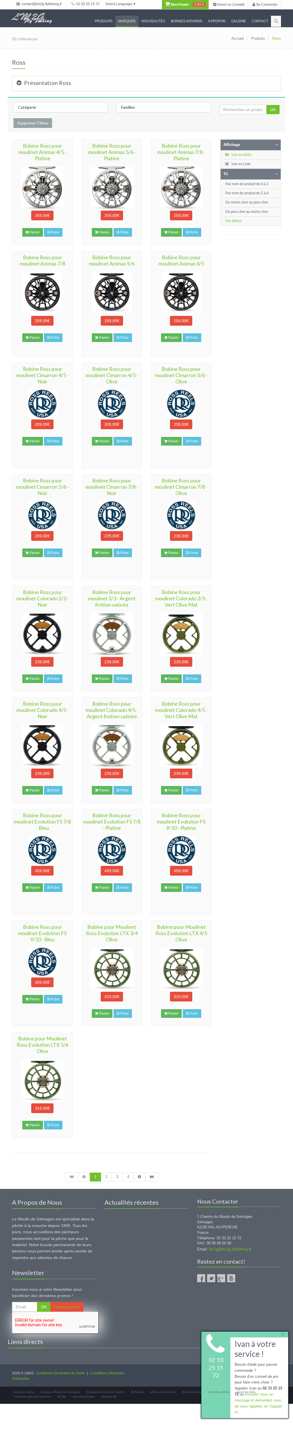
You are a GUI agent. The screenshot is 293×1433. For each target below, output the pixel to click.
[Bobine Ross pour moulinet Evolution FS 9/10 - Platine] (181, 850)
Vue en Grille (241, 155)
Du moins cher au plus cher (246, 202)
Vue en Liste (240, 164)
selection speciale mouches (33, 1396)
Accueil (237, 38)
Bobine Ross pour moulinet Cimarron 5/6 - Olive (181, 375)
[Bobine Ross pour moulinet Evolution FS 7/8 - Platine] (112, 850)
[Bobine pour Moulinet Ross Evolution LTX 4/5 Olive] (181, 968)
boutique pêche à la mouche (106, 1392)
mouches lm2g (246, 1392)
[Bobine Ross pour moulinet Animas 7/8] (42, 293)
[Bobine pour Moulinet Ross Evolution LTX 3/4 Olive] (112, 968)
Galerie (238, 21)
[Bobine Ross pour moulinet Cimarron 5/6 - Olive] (181, 403)
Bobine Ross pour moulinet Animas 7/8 (42, 260)
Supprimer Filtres (32, 123)
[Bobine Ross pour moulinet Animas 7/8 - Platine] (181, 187)
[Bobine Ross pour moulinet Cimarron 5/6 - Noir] (42, 515)
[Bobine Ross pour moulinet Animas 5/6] (112, 293)
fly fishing (137, 1392)
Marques (127, 21)
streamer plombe (84, 1396)
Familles (128, 107)
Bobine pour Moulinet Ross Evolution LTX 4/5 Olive (181, 933)
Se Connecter (266, 5)
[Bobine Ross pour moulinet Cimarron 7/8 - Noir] (112, 515)
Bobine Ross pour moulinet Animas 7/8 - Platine (181, 151)
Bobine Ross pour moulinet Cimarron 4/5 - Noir (42, 375)
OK (273, 109)
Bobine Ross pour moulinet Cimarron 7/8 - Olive (181, 486)
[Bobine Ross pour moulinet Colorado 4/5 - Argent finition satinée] (112, 745)
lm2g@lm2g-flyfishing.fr (230, 1249)
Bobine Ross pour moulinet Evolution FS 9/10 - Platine (181, 821)
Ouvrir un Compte (230, 5)
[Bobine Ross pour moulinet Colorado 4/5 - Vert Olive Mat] (181, 745)
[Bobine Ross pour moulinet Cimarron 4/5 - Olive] (112, 403)
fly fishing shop (192, 1392)
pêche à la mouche (163, 1392)
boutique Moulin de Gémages (60, 1392)
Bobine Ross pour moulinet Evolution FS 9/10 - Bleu (42, 933)
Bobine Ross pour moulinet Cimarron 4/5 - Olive (112, 375)
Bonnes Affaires (186, 21)
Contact (260, 21)
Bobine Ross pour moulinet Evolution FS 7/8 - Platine (111, 821)
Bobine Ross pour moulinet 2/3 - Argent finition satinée (112, 598)
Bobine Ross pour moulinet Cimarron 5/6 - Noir (42, 486)
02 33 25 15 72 (87, 4)
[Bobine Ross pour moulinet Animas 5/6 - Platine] (112, 187)
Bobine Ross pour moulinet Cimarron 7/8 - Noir (112, 486)
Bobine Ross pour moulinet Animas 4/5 (181, 260)
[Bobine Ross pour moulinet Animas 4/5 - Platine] (42, 187)
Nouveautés (153, 21)
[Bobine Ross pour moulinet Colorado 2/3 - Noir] (42, 634)
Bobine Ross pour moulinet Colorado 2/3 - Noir (42, 598)
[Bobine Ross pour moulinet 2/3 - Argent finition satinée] (112, 634)
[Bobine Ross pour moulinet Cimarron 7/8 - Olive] (181, 515)
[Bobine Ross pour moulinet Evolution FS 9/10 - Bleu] (42, 961)
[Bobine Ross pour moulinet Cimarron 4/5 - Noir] (42, 403)
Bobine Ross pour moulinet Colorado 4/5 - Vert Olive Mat (181, 709)
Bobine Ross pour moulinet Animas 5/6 (111, 260)
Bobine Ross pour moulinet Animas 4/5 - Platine (42, 151)
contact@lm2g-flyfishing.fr (41, 4)
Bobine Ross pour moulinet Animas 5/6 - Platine (112, 151)
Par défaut (233, 221)
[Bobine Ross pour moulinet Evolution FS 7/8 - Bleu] (42, 850)
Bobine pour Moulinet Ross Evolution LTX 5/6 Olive (42, 1044)
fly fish (62, 1396)
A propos (216, 21)
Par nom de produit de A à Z (246, 184)
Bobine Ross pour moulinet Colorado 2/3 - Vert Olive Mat (181, 598)
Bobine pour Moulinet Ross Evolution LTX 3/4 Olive (112, 933)
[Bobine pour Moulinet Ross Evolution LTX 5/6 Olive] (42, 1080)
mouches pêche (219, 1392)
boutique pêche (23, 1392)
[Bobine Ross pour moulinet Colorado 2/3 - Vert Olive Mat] (181, 634)
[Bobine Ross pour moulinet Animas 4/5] (181, 293)
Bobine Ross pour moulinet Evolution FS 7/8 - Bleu (42, 821)
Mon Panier (187, 5)
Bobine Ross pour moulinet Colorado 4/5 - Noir (42, 709)
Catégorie (27, 107)
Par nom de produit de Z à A (247, 193)
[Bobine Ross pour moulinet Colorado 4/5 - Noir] (42, 745)
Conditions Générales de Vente (60, 1373)
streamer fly (108, 1396)
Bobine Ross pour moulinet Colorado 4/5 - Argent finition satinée (112, 709)
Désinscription (67, 1307)
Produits (103, 21)
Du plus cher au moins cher (246, 212)
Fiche (54, 232)
